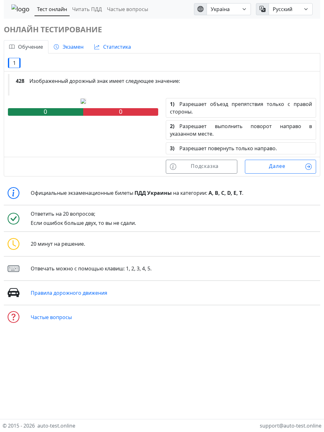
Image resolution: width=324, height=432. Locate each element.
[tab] (26, 46)
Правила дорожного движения (69, 292)
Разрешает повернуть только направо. (223, 148)
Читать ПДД (87, 9)
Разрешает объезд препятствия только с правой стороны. (241, 108)
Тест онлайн (52, 9)
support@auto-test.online (290, 425)
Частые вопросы (127, 9)
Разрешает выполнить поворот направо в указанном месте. (241, 130)
